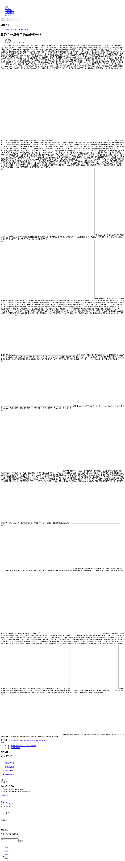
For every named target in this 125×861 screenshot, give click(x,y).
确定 (21, 841)
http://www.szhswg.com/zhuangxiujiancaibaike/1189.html (27, 740)
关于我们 (8, 9)
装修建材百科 (9, 13)
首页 (6, 7)
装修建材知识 (9, 11)
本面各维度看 (15, 748)
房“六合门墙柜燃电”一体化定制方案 (23, 746)
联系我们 (8, 15)
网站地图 (5, 795)
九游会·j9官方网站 (11, 29)
